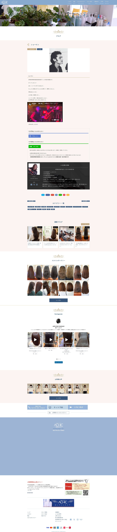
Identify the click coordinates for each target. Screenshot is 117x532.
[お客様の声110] (39, 393)
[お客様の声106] (69, 393)
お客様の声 (96, 1)
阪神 (53, 209)
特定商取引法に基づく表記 (61, 519)
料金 (74, 1)
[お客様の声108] (54, 393)
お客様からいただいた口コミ (59, 412)
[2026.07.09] (50, 240)
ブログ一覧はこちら (85, 224)
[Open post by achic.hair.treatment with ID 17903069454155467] (81, 339)
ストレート (69, 206)
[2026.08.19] (34, 240)
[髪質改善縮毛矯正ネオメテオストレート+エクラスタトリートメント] (81, 279)
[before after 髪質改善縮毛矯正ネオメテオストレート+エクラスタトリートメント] (50, 279)
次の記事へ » (85, 201)
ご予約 (101, 1)
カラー (62, 206)
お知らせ (38, 206)
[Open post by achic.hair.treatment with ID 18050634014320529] (35, 339)
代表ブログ (43, 515)
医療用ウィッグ (32, 209)
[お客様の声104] (85, 393)
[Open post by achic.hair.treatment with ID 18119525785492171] (66, 339)
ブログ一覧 (31, 206)
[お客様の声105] (77, 393)
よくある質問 (58, 514)
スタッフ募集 (44, 512)
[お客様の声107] (62, 393)
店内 (48, 209)
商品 (44, 209)
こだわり (69, 1)
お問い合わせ (58, 515)
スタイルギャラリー (81, 1)
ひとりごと (50, 206)
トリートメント (77, 206)
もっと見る (58, 300)
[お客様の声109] (46, 393)
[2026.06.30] (66, 240)
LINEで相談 (35, 146)
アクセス (107, 1)
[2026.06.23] (82, 240)
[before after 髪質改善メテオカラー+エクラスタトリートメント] (35, 279)
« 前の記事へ (31, 201)
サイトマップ (58, 521)
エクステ (57, 206)
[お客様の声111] (31, 393)
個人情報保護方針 (59, 517)
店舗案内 (57, 512)
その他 (39, 49)
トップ (28, 512)
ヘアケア (85, 206)
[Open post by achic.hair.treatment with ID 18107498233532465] (50, 339)
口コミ (39, 209)
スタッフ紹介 (89, 1)
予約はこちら (35, 136)
